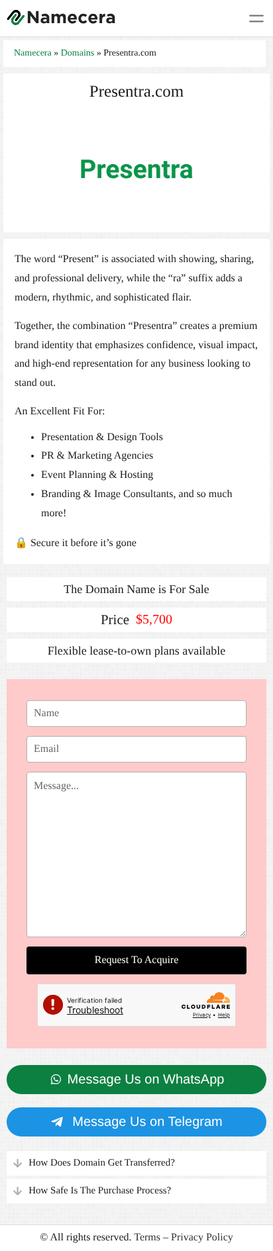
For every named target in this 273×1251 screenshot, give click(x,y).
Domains (78, 53)
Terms (147, 1237)
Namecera (33, 53)
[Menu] (256, 18)
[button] (136, 1163)
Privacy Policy (202, 1237)
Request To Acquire (137, 960)
